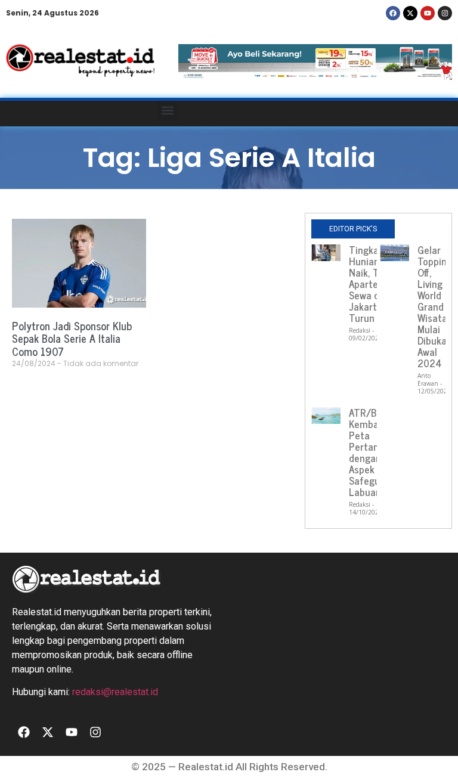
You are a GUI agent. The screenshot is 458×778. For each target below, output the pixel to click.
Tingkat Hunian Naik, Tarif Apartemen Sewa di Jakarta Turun (373, 283)
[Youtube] (427, 13)
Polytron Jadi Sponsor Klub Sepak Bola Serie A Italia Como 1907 (72, 338)
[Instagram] (445, 13)
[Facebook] (393, 13)
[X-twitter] (410, 13)
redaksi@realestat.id (115, 692)
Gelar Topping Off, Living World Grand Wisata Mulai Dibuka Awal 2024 (434, 306)
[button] (167, 110)
